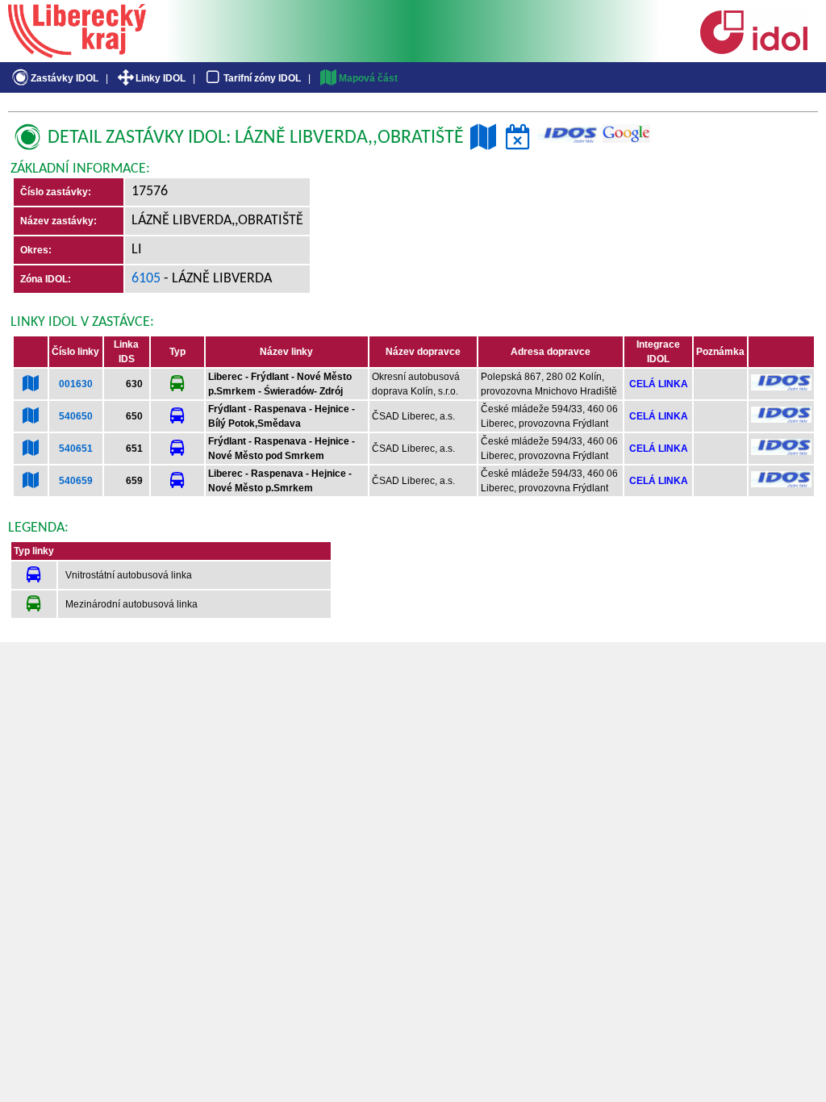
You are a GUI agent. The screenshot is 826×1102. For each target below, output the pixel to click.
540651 (76, 448)
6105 (146, 278)
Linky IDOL (161, 78)
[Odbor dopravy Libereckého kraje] (77, 52)
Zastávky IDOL (64, 78)
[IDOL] (753, 51)
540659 (76, 480)
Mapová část (368, 78)
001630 (76, 384)
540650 (76, 416)
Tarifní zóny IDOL (262, 78)
